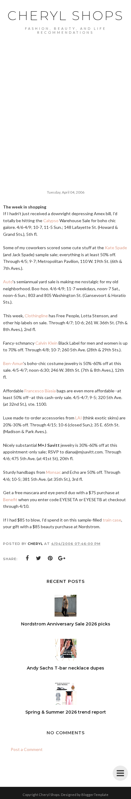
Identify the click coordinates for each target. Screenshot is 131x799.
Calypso (50, 220)
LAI (78, 417)
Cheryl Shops (65, 15)
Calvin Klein (46, 343)
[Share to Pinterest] (50, 558)
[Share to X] (39, 558)
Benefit (10, 499)
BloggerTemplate (94, 795)
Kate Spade (116, 247)
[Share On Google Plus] (62, 558)
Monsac (53, 472)
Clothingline (36, 315)
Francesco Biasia (40, 390)
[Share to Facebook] (27, 558)
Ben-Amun (13, 363)
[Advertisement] (65, 102)
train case (112, 519)
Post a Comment (27, 749)
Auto (7, 281)
